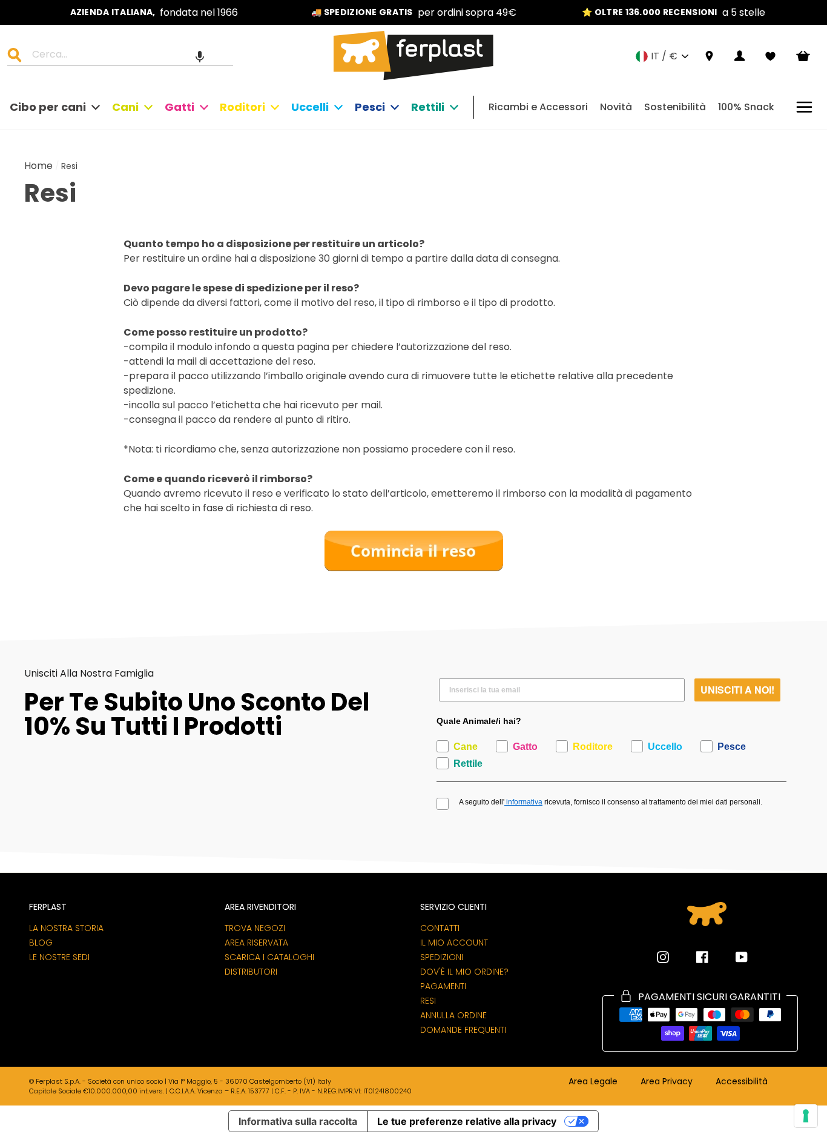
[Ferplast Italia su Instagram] (663, 957)
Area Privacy (667, 1081)
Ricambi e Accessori (538, 107)
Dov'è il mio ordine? (464, 971)
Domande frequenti (463, 1029)
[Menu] (804, 106)
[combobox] (127, 56)
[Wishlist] (770, 56)
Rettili (427, 106)
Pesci (370, 106)
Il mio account (454, 942)
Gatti (179, 106)
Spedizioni (441, 957)
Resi (428, 1000)
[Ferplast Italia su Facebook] (693, 957)
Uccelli (310, 106)
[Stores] (709, 56)
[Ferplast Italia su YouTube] (732, 957)
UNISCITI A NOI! (737, 690)
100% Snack (746, 107)
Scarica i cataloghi (269, 957)
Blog (41, 942)
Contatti (440, 928)
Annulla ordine (453, 1015)
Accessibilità (742, 1081)
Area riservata (256, 942)
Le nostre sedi (59, 957)
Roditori (242, 106)
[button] (200, 56)
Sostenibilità (675, 107)
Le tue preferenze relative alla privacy (466, 1121)
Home (38, 166)
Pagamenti (443, 986)
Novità (616, 107)
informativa (523, 802)
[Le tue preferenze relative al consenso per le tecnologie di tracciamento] (805, 1115)
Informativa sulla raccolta (298, 1121)
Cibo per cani (48, 106)
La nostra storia (66, 928)
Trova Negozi (255, 928)
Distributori (251, 971)
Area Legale (593, 1081)
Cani (125, 106)
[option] (154, 12)
